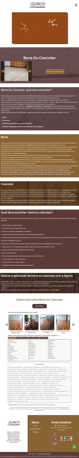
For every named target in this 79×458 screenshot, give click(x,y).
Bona (4, 117)
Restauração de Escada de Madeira (43, 377)
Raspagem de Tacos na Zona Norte (32, 399)
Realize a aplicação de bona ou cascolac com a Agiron (23, 126)
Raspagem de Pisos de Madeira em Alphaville (18, 385)
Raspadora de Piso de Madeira (24, 397)
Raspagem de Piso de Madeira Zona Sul (49, 383)
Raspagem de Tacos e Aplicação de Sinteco (18, 395)
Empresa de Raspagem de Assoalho (24, 371)
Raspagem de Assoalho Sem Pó (61, 391)
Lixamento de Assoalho (13, 373)
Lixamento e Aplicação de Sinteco (51, 373)
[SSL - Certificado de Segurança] (71, 439)
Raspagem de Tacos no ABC (51, 397)
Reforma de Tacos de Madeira (15, 381)
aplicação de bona (34, 106)
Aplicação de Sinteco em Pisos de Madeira (48, 369)
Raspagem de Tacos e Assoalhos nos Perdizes (18, 401)
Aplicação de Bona (28, 367)
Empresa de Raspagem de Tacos (40, 371)
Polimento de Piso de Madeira (44, 381)
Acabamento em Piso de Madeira (15, 367)
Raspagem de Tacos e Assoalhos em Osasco (50, 399)
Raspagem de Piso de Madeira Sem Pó (34, 387)
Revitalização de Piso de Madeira (59, 379)
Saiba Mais (39, 306)
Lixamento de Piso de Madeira (26, 373)
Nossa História (35, 429)
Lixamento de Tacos (38, 373)
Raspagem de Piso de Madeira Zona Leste (31, 383)
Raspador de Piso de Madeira (63, 395)
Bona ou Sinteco (12, 371)
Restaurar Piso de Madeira (59, 375)
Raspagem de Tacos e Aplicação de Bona (47, 393)
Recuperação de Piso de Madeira (29, 381)
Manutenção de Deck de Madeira (16, 375)
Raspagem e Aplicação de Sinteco (16, 391)
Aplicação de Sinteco (33, 369)
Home (35, 426)
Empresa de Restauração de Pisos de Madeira (57, 371)
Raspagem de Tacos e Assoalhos (35, 395)
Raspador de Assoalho (56, 381)
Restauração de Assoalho (14, 377)
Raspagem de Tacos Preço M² (38, 397)
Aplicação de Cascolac (56, 367)
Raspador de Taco (12, 397)
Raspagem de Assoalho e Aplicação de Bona (18, 393)
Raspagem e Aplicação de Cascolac (33, 389)
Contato (35, 432)
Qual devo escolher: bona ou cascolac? (17, 123)
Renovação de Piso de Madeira (44, 379)
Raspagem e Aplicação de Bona (50, 387)
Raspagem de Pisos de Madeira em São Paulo (38, 385)
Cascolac (6, 120)
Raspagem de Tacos (33, 393)
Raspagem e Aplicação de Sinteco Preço (33, 391)
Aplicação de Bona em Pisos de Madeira (41, 367)
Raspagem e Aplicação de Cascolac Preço (51, 389)
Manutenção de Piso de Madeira (30, 375)
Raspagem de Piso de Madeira (15, 383)
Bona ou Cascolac (62, 369)
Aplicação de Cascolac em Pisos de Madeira (18, 369)
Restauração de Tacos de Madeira (29, 379)
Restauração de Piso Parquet (15, 379)
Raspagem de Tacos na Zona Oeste (16, 399)
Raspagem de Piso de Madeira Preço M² (17, 387)
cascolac (47, 106)
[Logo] (14, 424)
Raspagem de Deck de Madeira (55, 385)
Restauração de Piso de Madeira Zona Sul (61, 377)
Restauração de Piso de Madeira (45, 375)
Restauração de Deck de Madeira (28, 377)
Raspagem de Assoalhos (48, 391)
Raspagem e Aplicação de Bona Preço (17, 389)
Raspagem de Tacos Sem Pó (49, 395)
